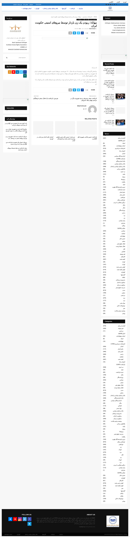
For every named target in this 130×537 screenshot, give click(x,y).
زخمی (123, 213)
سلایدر (78, 19)
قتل (124, 249)
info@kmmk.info (90, 526)
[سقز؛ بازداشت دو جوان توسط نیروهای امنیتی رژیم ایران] (120, 123)
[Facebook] (29, 519)
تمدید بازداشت (121, 189)
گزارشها (64, 8)
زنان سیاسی (122, 220)
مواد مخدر (122, 303)
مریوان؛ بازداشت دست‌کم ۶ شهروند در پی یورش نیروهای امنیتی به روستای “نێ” (108, 98)
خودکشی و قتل (121, 200)
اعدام (123, 153)
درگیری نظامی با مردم (119, 202)
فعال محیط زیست (120, 246)
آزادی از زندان (121, 138)
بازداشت (72, 8)
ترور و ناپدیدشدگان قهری (118, 187)
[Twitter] (25, 519)
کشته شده (122, 259)
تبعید (124, 184)
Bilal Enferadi (92, 28)
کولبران (37, 8)
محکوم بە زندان (121, 285)
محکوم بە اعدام (121, 282)
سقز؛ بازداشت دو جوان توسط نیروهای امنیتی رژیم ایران (109, 122)
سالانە (123, 225)
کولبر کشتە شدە (121, 269)
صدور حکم (122, 238)
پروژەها (123, 179)
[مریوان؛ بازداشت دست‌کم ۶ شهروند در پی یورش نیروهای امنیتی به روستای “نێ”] (120, 97)
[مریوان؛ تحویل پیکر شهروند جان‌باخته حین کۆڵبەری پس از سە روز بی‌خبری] (120, 110)
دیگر (124, 205)
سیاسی (123, 231)
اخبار (124, 140)
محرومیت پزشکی (120, 280)
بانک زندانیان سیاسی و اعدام (50, 8)
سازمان (31, 4)
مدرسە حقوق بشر (120, 287)
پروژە (123, 176)
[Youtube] (15, 519)
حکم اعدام (122, 192)
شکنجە (123, 233)
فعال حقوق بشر (121, 243)
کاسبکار (123, 256)
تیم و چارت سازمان (17, 4)
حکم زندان (122, 195)
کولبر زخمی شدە (120, 267)
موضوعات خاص (121, 305)
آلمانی (118, 2)
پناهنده (123, 182)
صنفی (123, 241)
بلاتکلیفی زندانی (121, 169)
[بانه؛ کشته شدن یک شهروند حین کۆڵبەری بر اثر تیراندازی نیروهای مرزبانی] (120, 71)
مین (124, 308)
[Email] (10, 519)
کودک (123, 262)
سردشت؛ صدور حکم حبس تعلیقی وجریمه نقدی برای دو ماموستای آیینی (65, 138)
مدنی (123, 290)
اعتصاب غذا (122, 151)
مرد (124, 298)
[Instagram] (20, 519)
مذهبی (123, 293)
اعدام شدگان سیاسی (119, 156)
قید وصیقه (122, 254)
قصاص (123, 251)
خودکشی (122, 197)
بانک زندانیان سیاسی (120, 164)
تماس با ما (25, 4)
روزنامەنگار (122, 210)
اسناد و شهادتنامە (27, 8)
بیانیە (124, 174)
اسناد (123, 143)
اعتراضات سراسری (92, 19)
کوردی (124, 2)
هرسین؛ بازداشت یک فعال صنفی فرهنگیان (45, 98)
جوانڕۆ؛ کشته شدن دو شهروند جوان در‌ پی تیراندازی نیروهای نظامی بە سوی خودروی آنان (108, 84)
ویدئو (124, 313)
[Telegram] (29, 524)
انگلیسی (111, 2)
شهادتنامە (122, 236)
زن (124, 215)
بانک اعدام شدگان (120, 161)
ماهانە (123, 277)
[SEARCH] (7, 57)
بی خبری (82, 19)
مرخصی (123, 295)
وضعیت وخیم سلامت (119, 311)
